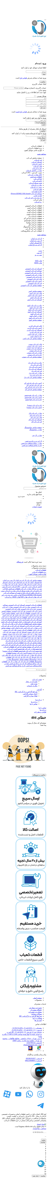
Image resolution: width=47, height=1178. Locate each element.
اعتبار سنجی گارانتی (30, 694)
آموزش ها (38, 1020)
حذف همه (36, 1176)
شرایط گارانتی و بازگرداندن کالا (26, 692)
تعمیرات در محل (31, 682)
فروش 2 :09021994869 (33, 1060)
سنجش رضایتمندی (39, 1128)
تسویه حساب (37, 507)
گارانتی (39, 690)
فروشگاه (20, 562)
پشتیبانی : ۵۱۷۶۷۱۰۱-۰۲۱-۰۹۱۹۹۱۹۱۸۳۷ (27, 1028)
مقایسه (43, 1176)
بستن (43, 1140)
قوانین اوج (23, 78)
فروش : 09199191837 (34, 1058)
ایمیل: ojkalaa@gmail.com (32, 1045)
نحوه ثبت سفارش (35, 1008)
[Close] (45, 19)
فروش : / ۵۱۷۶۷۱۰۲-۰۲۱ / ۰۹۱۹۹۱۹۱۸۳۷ (26, 1030)
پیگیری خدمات (32, 686)
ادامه (43, 125)
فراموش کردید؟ (40, 122)
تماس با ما (33, 704)
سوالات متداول (36, 1014)
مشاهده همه (41, 154)
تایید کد (43, 140)
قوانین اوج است (21, 112)
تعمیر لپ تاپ (37, 679)
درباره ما (38, 700)
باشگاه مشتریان (36, 1010)
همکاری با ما (37, 1018)
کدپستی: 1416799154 (34, 1043)
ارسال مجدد (41, 138)
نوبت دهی (33, 684)
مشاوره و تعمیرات (35, 1012)
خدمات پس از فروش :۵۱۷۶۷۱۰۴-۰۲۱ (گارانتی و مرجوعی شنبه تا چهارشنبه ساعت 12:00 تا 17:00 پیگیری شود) (22, 1034)
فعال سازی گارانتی (30, 696)
